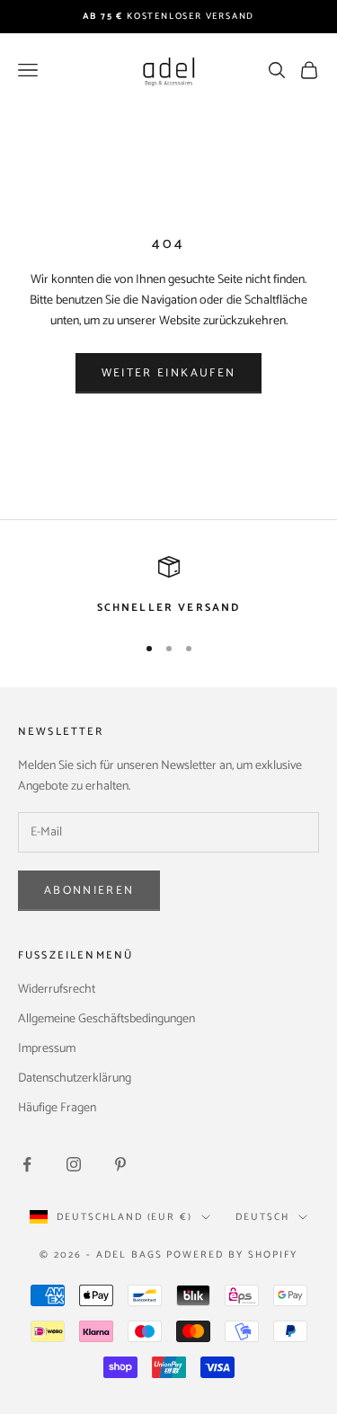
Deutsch (262, 1217)
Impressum (46, 1048)
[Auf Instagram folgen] (74, 1164)
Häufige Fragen (57, 1108)
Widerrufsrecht (56, 989)
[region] (168, 586)
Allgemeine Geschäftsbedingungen (106, 1019)
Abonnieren (89, 890)
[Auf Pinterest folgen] (120, 1164)
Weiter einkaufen (168, 373)
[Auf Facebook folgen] (27, 1164)
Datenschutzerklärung (74, 1078)
